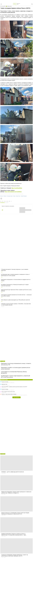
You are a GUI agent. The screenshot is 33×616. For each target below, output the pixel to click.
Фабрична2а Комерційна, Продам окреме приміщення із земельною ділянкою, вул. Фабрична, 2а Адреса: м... (16, 492)
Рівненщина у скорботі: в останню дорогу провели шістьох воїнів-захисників (15, 368)
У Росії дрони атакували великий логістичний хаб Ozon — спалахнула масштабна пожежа (16, 295)
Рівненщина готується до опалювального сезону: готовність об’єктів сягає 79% (16, 364)
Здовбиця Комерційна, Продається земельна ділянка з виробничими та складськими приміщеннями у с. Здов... (14, 534)
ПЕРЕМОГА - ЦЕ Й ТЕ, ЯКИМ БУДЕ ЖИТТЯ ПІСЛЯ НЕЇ (12, 472)
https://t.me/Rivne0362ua (16, 188)
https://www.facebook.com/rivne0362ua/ (13, 191)
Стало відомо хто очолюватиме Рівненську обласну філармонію (14, 372)
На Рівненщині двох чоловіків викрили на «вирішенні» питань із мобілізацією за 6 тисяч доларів (15, 275)
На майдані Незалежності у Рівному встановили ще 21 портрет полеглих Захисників (15, 285)
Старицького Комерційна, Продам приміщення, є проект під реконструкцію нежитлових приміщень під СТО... (14, 555)
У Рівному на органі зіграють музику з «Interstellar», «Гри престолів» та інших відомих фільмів (16, 304)
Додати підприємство (16, 397)
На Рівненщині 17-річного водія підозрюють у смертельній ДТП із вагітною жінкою (15, 376)
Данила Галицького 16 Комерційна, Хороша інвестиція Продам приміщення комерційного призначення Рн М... (15, 513)
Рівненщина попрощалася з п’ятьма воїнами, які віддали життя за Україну (15, 280)
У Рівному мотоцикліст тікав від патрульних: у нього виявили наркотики (14, 270)
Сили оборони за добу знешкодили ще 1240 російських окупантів (15, 299)
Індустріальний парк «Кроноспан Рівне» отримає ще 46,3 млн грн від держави (16, 290)
